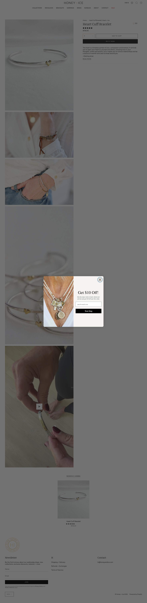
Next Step (88, 311)
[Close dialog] (100, 279)
